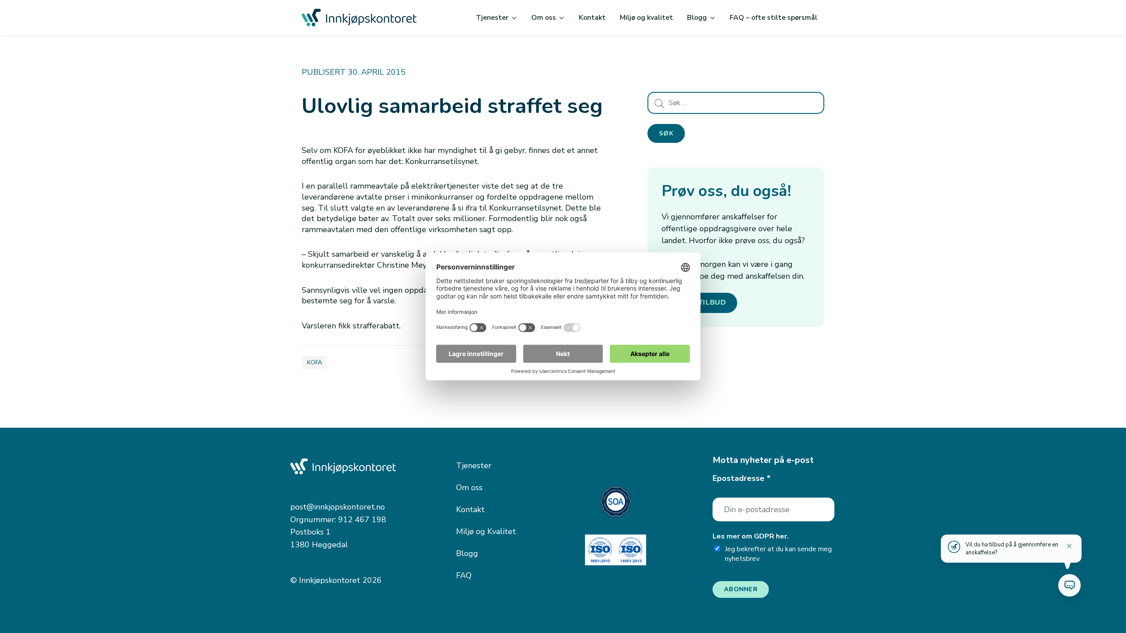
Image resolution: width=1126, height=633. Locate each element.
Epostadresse (742, 478)
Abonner (740, 589)
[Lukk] (1069, 546)
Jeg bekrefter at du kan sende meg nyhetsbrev (778, 554)
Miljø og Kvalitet (486, 531)
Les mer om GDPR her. (751, 536)
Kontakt (592, 17)
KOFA (314, 362)
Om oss (543, 17)
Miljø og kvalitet (646, 17)
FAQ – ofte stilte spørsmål (773, 17)
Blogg (697, 17)
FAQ (464, 575)
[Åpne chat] (1069, 585)
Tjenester (492, 17)
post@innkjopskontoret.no (337, 507)
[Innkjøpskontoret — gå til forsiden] (359, 17)
